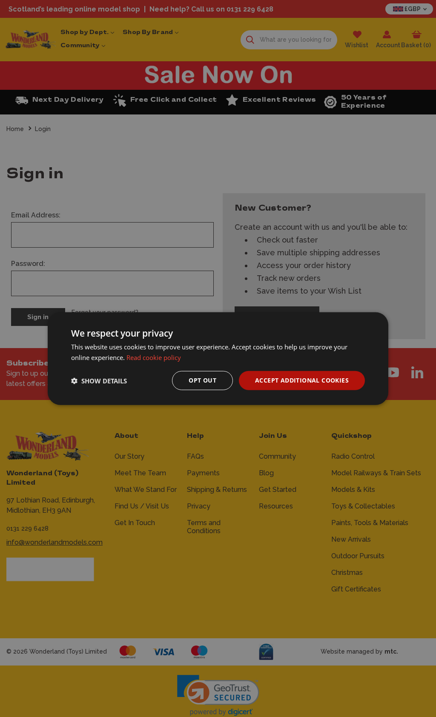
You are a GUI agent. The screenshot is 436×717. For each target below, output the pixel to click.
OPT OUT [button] (202, 380)
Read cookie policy (153, 357)
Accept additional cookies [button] (302, 380)
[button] (99, 380)
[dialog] (218, 358)
